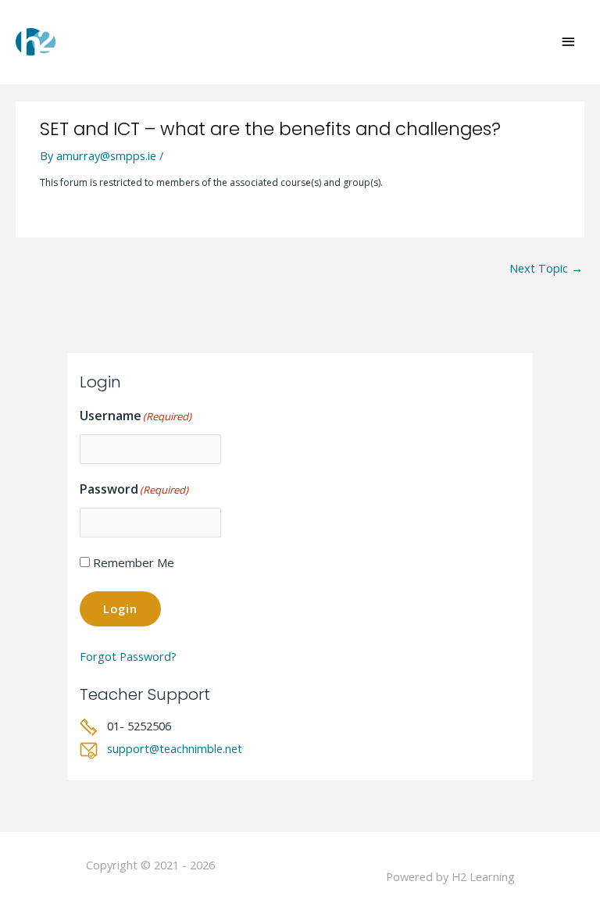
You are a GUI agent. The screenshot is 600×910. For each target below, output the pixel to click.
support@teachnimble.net (174, 748)
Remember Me (133, 562)
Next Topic (546, 268)
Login (120, 608)
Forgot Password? (128, 656)
